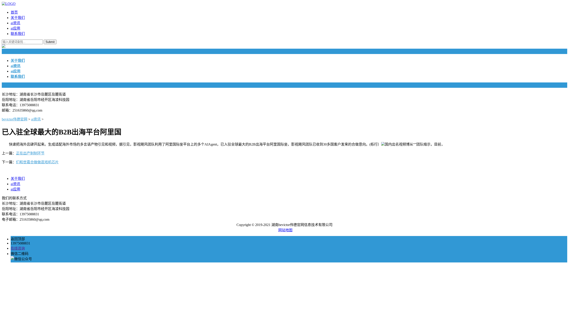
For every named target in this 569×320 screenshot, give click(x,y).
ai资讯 (15, 23)
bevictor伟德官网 (14, 119)
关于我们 (18, 18)
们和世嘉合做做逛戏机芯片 (37, 162)
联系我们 (18, 34)
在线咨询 (18, 248)
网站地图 (285, 230)
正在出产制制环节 (30, 153)
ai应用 (15, 28)
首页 (14, 12)
